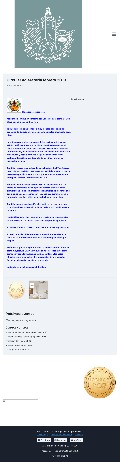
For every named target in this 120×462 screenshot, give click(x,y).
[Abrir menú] (114, 34)
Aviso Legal (42, 435)
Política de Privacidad (61, 435)
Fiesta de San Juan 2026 (17, 350)
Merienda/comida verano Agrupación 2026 (26, 337)
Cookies (79, 435)
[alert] (60, 320)
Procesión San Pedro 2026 (18, 341)
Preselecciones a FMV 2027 (19, 345)
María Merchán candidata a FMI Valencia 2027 (28, 332)
